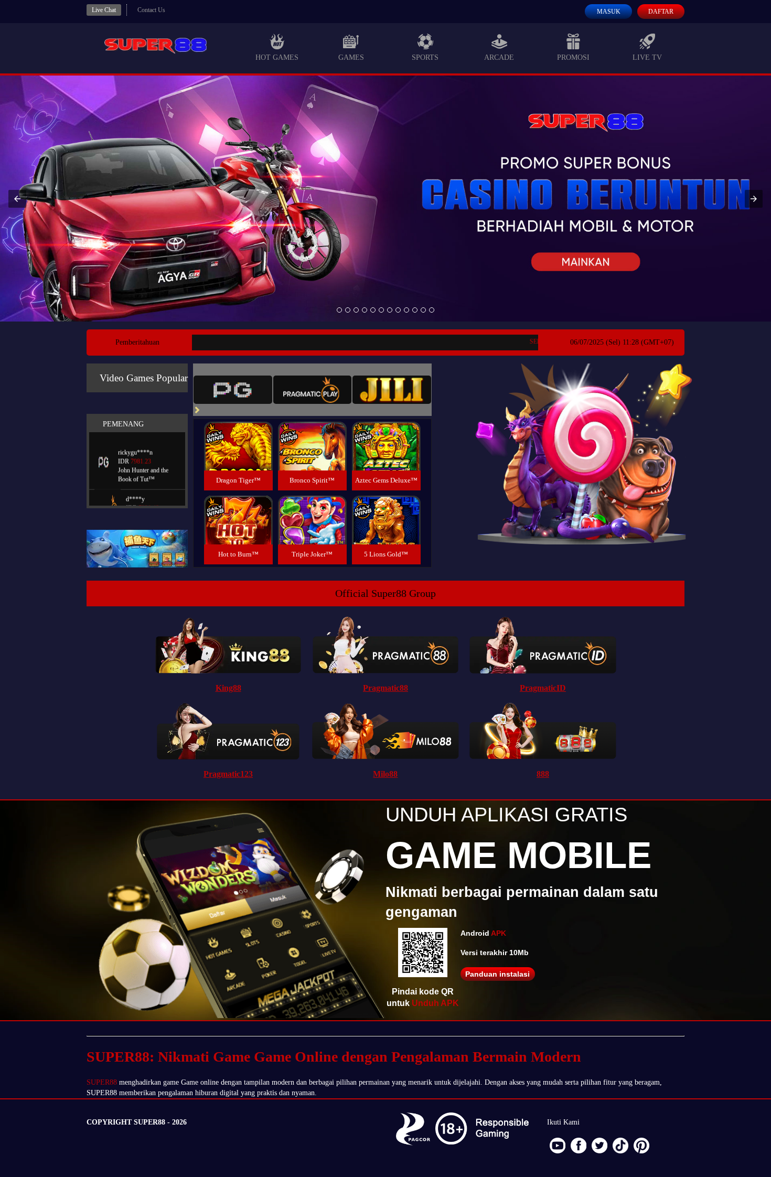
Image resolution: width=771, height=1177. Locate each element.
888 (543, 774)
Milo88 (385, 774)
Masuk (608, 11)
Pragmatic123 (228, 774)
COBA (238, 433)
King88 (228, 688)
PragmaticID (543, 688)
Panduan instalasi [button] (497, 974)
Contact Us (151, 10)
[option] (339, 310)
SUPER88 (102, 1082)
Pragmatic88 (385, 688)
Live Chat (104, 10)
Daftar (660, 11)
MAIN (238, 458)
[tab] (233, 390)
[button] (17, 199)
